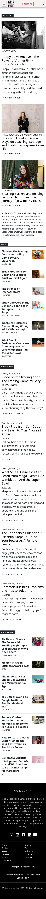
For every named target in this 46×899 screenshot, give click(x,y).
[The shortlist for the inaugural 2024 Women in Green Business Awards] (38, 664)
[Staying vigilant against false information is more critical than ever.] (38, 679)
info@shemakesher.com (23, 866)
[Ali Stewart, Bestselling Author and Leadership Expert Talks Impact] (38, 641)
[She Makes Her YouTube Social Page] (35, 834)
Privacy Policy (33, 874)
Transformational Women (33, 135)
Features (6, 845)
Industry (29, 851)
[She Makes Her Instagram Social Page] (11, 834)
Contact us (7, 860)
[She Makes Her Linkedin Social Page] (17, 834)
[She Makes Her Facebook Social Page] (23, 834)
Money (28, 845)
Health (5, 857)
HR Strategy (11, 333)
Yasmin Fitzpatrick (15, 414)
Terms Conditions (14, 874)
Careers (5, 854)
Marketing (6, 356)
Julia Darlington (14, 574)
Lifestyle (28, 857)
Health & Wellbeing (11, 315)
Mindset (28, 854)
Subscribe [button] (27, 3)
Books (4, 264)
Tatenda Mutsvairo (15, 520)
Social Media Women (11, 135)
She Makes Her (13, 153)
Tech (27, 848)
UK (10, 264)
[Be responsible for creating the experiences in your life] (38, 740)
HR (3, 333)
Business (6, 848)
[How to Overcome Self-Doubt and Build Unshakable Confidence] (38, 274)
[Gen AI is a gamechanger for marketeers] (38, 759)
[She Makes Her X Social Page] (29, 834)
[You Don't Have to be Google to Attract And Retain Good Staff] (38, 699)
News (4, 669)
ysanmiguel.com (27, 891)
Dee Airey (10, 459)
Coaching (6, 281)
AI (3, 774)
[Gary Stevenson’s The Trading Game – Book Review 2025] (38, 254)
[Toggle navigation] (4, 4)
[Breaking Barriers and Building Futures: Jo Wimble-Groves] (23, 174)
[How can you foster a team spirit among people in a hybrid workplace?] (38, 720)
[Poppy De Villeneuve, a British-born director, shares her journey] (23, 35)
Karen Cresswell (14, 620)
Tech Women (7, 190)
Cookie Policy (23, 877)
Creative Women (9, 51)
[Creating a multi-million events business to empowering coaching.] (23, 118)
